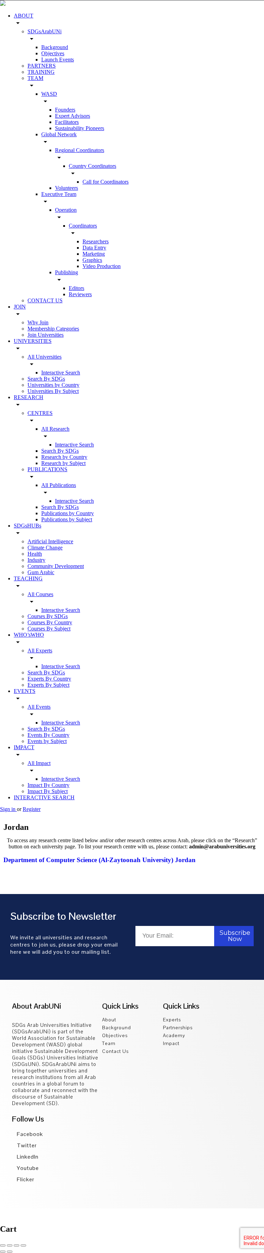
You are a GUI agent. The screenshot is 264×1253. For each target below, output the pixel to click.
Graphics (92, 260)
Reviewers (80, 294)
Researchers (95, 241)
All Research (55, 429)
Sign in (8, 809)
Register (32, 809)
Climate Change (45, 547)
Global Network (59, 134)
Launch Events (57, 59)
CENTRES (40, 413)
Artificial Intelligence (50, 541)
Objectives (52, 53)
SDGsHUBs (27, 526)
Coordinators (83, 226)
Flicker (24, 1179)
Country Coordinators (92, 166)
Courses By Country (50, 622)
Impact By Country (48, 785)
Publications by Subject (66, 519)
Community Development (56, 566)
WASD (49, 94)
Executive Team (58, 194)
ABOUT (23, 16)
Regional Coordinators (79, 150)
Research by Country (64, 457)
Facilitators (67, 122)
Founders (65, 110)
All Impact (39, 763)
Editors (76, 288)
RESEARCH (28, 397)
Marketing (93, 254)
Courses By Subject (49, 628)
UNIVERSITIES (33, 341)
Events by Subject (47, 741)
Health (35, 554)
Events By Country (48, 735)
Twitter (26, 1145)
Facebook (29, 1134)
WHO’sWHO (29, 635)
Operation (66, 210)
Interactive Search (60, 372)
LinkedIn (26, 1156)
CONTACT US (45, 300)
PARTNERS (42, 66)
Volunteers (66, 188)
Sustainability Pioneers (79, 128)
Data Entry (94, 248)
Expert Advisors (72, 116)
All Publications (58, 485)
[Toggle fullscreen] (16, 1245)
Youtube (27, 1168)
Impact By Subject (48, 791)
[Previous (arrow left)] (3, 1252)
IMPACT (24, 747)
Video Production (101, 266)
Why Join (38, 322)
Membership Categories (53, 329)
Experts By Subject (48, 685)
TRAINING (41, 72)
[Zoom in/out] (23, 1245)
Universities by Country (53, 385)
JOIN (20, 307)
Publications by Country (67, 513)
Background (54, 47)
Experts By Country (49, 679)
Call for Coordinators (105, 182)
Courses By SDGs (48, 616)
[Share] (9, 1245)
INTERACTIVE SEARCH (44, 797)
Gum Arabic (41, 572)
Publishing (66, 272)
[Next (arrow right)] (9, 1252)
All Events (39, 707)
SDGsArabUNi (45, 31)
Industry (36, 560)
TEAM (35, 78)
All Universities (45, 357)
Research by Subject (63, 463)
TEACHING (28, 578)
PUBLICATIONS (47, 469)
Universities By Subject (53, 391)
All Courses (40, 594)
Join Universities (46, 335)
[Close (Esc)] (3, 1245)
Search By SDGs (46, 379)
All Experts (40, 650)
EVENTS (24, 691)
